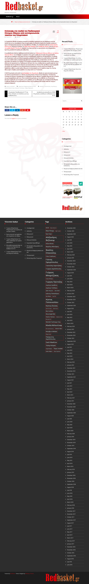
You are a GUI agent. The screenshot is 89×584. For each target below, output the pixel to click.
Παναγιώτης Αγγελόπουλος (50, 338)
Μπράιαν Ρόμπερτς (50, 316)
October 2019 (70, 445)
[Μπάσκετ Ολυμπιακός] (72, 210)
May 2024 (69, 281)
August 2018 (70, 487)
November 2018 (71, 478)
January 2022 (70, 365)
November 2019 (71, 442)
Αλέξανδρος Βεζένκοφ (51, 238)
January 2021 (70, 401)
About (18, 16)
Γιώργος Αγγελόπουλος (53, 269)
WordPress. (12, 573)
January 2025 (70, 258)
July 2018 (69, 490)
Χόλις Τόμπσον (57, 351)
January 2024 (70, 293)
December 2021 (71, 368)
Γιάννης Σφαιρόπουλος (52, 260)
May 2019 (69, 460)
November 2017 (71, 514)
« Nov (63, 131)
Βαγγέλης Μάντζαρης (52, 246)
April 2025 (69, 249)
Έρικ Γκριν (49, 234)
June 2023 (69, 314)
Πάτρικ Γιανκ (48, 334)
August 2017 (70, 523)
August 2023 (70, 308)
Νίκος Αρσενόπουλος (50, 328)
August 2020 (70, 416)
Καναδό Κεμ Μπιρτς (43, 46)
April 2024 (69, 284)
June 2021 (69, 386)
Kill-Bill (47, 227)
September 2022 (71, 341)
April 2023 (69, 320)
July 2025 (69, 240)
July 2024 (69, 275)
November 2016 (71, 550)
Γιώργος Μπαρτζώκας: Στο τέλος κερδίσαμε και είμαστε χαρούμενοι (14, 240)
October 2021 (70, 374)
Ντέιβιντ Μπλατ (51, 331)
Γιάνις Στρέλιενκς (51, 256)
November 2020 (71, 407)
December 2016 (71, 547)
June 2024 (69, 278)
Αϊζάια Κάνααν (50, 243)
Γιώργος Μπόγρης (49, 278)
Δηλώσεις (66, 149)
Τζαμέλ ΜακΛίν (49, 348)
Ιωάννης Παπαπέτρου (52, 293)
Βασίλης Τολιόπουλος (45, 86)
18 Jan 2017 (9, 37)
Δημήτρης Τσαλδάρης (51, 288)
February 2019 (71, 469)
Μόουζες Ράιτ (48, 319)
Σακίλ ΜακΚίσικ (51, 342)
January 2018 (70, 508)
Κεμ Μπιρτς (54, 86)
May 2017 (69, 532)
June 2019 (69, 457)
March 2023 (70, 323)
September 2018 (71, 484)
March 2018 (70, 502)
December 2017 (71, 511)
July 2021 (69, 383)
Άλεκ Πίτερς (50, 231)
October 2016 (70, 553)
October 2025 (70, 231)
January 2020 (70, 436)
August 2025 (70, 237)
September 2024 (71, 270)
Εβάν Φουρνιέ (49, 290)
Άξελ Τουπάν (58, 231)
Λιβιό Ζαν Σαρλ (49, 308)
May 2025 (69, 246)
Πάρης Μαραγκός (29, 88)
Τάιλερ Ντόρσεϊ (51, 345)
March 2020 (70, 430)
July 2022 (69, 347)
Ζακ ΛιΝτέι (57, 290)
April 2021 (69, 392)
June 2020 (69, 421)
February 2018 (71, 505)
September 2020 (71, 413)
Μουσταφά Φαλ (50, 314)
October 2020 (70, 410)
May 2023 (69, 317)
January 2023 (70, 329)
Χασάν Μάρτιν (49, 351)
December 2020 (71, 404)
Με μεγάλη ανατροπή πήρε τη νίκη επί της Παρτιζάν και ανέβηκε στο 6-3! (73, 64)
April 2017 (69, 535)
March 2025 (70, 252)
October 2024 (70, 267)
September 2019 (71, 448)
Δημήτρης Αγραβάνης (51, 285)
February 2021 (71, 398)
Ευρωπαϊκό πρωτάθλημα (70, 161)
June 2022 (69, 350)
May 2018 (69, 496)
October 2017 (70, 517)
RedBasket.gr (9, 16)
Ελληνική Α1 (67, 152)
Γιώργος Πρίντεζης (54, 282)
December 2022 (71, 332)
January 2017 (70, 544)
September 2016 (71, 556)
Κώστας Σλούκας (52, 306)
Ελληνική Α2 (67, 155)
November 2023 (71, 299)
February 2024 (71, 290)
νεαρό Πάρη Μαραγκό (30, 46)
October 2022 (70, 338)
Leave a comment (10, 86)
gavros (18, 37)
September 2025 (71, 234)
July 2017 (69, 526)
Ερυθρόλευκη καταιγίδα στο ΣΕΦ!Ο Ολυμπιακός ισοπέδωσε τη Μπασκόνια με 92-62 (45, 93)
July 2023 (69, 311)
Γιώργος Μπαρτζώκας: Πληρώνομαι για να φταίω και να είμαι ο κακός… (14, 229)
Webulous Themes (29, 573)
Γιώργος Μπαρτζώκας (52, 274)
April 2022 (69, 356)
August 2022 (70, 344)
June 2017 (69, 529)
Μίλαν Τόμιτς (55, 308)
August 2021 (70, 380)
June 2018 (69, 493)
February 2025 (71, 255)
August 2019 (70, 451)
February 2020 (71, 433)
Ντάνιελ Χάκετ (58, 328)
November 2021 (71, 371)
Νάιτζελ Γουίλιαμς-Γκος (53, 322)
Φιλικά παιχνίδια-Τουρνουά (71, 174)
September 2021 (71, 377)
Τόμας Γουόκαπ (58, 348)
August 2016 (70, 559)
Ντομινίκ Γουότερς (19, 88)
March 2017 (70, 538)
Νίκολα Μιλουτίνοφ (9, 88)
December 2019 (71, 439)
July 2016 (69, 562)
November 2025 (71, 228)
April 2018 (69, 499)
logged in (13, 118)
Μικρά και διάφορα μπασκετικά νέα (22, 21)
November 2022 (71, 335)
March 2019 (70, 466)
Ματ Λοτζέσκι (49, 311)
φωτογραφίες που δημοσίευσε (30, 73)
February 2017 (71, 541)
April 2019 (69, 463)
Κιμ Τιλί (54, 296)
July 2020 (69, 418)
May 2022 (69, 353)
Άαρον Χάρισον (53, 227)
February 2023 (71, 326)
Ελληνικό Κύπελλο (68, 158)
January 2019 (70, 472)
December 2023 (71, 296)
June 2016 (69, 564)
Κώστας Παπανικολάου (52, 300)
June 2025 (69, 243)
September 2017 (71, 520)
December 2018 (71, 475)
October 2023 (70, 302)
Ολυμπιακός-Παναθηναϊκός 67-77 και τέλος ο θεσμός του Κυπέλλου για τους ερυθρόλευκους (17, 93)
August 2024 (70, 272)
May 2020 (69, 424)
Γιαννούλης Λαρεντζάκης (54, 266)
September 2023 (71, 305)
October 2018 (70, 481)
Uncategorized (67, 146)
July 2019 (69, 454)
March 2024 (70, 287)
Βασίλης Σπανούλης (51, 251)
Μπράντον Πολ (59, 316)
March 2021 (70, 395)
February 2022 (71, 362)
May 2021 (69, 389)
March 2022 (70, 359)
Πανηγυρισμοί (67, 171)
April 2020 (69, 427)
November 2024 (71, 264)
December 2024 (71, 261)
